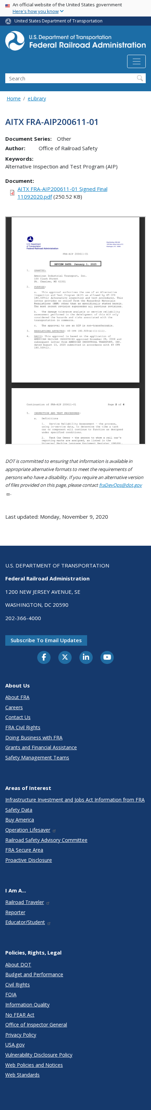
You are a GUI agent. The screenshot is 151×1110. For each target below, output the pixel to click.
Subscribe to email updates (46, 640)
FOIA (11, 994)
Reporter (15, 912)
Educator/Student (25, 922)
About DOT (18, 964)
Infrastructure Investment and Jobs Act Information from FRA (75, 799)
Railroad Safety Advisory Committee (46, 840)
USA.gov (15, 1044)
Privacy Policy (20, 1034)
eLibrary (37, 98)
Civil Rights (17, 984)
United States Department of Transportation (58, 21)
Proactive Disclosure (28, 860)
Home (14, 98)
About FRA (17, 697)
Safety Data (18, 809)
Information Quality (27, 1004)
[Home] (75, 43)
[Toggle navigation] (136, 61)
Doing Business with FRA (34, 737)
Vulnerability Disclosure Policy (38, 1054)
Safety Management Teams (37, 757)
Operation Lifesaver (27, 829)
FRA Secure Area (24, 849)
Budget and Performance (34, 974)
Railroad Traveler (24, 902)
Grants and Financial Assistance (41, 747)
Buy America (19, 819)
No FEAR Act (19, 1014)
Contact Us (18, 717)
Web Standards (22, 1074)
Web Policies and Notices (34, 1065)
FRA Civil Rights (22, 727)
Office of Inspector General (36, 1024)
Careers (14, 707)
